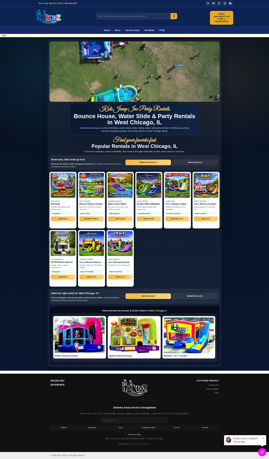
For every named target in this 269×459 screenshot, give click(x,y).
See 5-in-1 (206, 219)
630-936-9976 (71, 3)
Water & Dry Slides (117, 204)
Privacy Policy (212, 389)
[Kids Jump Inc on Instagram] (219, 3)
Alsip (120, 428)
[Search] (174, 16)
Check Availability (148, 162)
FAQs (162, 30)
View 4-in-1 (91, 277)
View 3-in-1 (120, 277)
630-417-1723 (55, 3)
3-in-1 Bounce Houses (119, 262)
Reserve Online (148, 296)
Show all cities (134, 434)
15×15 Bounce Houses (62, 262)
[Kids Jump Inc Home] (48, 17)
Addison (64, 428)
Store (117, 30)
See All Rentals (195, 162)
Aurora (177, 428)
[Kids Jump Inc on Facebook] (208, 3)
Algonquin (92, 428)
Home (107, 30)
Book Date (148, 224)
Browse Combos (91, 219)
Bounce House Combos (91, 204)
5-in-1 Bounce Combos (205, 204)
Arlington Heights (149, 428)
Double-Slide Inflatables (148, 204)
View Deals (63, 219)
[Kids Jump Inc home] (134, 387)
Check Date (92, 224)
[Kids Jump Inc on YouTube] (230, 3)
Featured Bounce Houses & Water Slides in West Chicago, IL (134, 310)
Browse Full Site (195, 296)
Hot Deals (149, 30)
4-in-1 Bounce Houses (90, 262)
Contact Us (214, 385)
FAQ (217, 393)
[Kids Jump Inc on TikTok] (224, 3)
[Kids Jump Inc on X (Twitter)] (213, 3)
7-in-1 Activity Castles (175, 204)
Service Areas (132, 30)
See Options (148, 219)
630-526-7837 (57, 381)
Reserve (63, 224)
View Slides (120, 219)
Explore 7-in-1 (177, 219)
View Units (63, 277)
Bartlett (205, 428)
